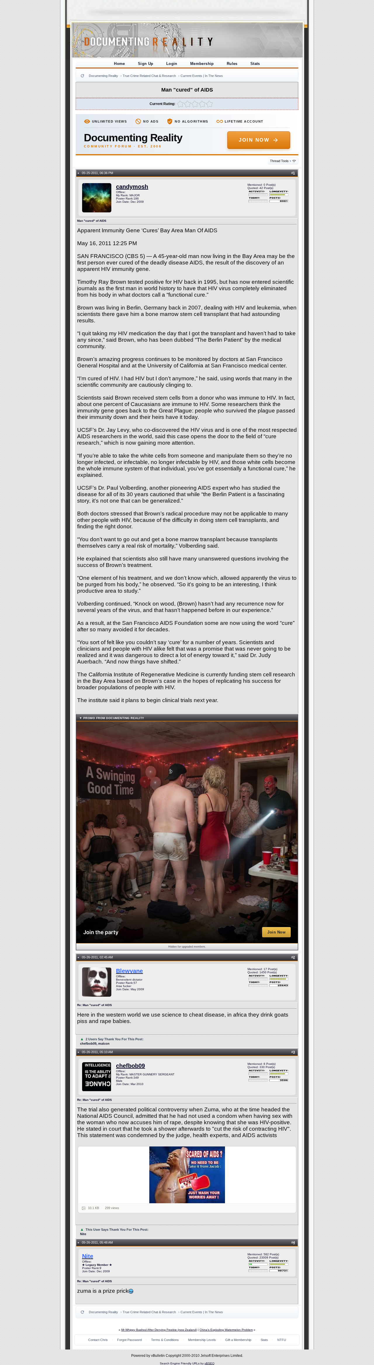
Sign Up (145, 63)
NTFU (281, 1340)
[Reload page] (82, 76)
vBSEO (209, 1363)
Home (119, 63)
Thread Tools (280, 161)
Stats (255, 63)
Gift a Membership (238, 1340)
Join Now (254, 140)
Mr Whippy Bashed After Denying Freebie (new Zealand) (159, 1329)
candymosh (132, 186)
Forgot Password (129, 1340)
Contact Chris (98, 1340)
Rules (232, 63)
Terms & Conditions (165, 1340)
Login (171, 63)
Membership (202, 63)
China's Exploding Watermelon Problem (226, 1329)
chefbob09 (130, 1066)
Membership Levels (202, 1340)
